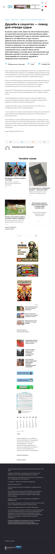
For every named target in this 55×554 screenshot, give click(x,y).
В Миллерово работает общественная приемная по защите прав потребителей (39, 205)
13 (26, 423)
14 (29, 423)
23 (36, 425)
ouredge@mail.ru (35, 8)
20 (27, 425)
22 (33, 425)
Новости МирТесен (10, 227)
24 (17, 426)
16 (35, 423)
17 (17, 425)
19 (23, 425)
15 (32, 423)
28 (30, 426)
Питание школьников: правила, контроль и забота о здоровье (15, 217)
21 (29, 425)
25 (20, 426)
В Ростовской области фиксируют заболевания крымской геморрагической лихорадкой (31, 363)
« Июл (18, 433)
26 (23, 426)
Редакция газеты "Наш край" (23, 147)
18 (20, 425)
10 (17, 423)
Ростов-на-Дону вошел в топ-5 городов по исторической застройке (30, 352)
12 (23, 423)
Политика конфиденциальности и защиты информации (23, 523)
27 (27, 426)
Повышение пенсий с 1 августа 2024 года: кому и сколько (31, 342)
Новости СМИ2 (9, 229)
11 (20, 423)
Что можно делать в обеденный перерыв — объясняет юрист (39, 188)
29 (33, 426)
